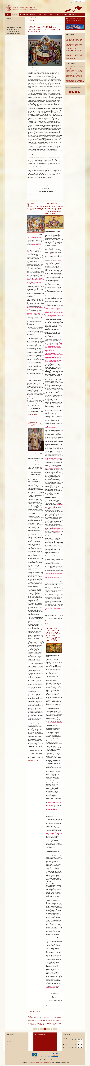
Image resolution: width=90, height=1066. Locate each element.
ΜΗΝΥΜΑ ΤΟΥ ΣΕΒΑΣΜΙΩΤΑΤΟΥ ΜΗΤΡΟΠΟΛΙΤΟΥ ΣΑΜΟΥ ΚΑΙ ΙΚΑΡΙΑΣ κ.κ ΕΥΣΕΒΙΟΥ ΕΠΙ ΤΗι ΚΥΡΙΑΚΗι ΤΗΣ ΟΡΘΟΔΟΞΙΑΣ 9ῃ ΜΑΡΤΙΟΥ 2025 (54, 635)
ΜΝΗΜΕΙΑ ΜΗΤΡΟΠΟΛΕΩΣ (13, 31)
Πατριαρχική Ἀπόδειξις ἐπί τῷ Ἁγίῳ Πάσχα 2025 (35, 423)
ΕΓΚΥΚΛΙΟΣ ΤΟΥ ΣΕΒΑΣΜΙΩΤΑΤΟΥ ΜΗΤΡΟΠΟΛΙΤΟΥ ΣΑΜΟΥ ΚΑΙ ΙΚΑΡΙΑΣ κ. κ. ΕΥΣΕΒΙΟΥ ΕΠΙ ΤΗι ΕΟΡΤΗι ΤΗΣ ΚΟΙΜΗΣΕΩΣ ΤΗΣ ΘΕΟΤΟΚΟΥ (44, 28)
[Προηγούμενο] (36, 1029)
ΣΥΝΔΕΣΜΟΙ (64, 14)
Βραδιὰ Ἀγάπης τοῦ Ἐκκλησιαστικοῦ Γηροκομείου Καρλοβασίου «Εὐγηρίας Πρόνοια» (74, 77)
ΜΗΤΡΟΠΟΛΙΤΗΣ (24, 14)
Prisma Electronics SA (50, 1063)
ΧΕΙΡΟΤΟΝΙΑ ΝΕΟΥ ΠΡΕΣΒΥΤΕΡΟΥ (74, 37)
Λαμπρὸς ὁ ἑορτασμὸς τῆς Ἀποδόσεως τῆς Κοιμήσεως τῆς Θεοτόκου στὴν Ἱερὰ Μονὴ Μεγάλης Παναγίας (74, 72)
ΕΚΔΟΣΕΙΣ (57, 14)
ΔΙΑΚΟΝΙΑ (39, 14)
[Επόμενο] (54, 1029)
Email (36, 194)
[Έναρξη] (34, 1029)
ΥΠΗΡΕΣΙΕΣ (9, 20)
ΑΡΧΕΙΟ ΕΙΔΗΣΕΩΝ (48, 14)
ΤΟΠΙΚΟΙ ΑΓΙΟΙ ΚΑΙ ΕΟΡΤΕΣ (13, 29)
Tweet (29, 196)
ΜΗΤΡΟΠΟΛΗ (15, 14)
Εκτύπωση (31, 194)
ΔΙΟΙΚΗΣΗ (9, 18)
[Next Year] (65, 1037)
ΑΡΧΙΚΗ (8, 14)
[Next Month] (66, 1037)
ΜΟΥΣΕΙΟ (32, 14)
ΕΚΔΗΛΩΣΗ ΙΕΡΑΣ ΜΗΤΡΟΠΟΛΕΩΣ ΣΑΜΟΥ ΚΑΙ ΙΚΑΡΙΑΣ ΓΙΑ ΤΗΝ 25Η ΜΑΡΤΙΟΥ (74, 41)
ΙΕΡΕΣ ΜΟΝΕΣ (10, 25)
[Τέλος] (56, 1029)
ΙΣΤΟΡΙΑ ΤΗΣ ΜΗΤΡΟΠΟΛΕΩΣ (14, 27)
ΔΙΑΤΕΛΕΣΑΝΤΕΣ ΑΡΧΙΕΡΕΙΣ (13, 33)
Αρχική (28, 17)
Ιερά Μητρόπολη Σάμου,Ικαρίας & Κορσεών (41, 1062)
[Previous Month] (64, 1037)
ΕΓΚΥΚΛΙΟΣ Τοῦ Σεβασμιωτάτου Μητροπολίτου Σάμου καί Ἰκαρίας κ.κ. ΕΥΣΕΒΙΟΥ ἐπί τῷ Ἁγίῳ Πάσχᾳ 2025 (35, 206)
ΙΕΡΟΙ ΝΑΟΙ (9, 23)
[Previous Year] (63, 1037)
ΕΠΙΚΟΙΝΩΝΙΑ (72, 14)
